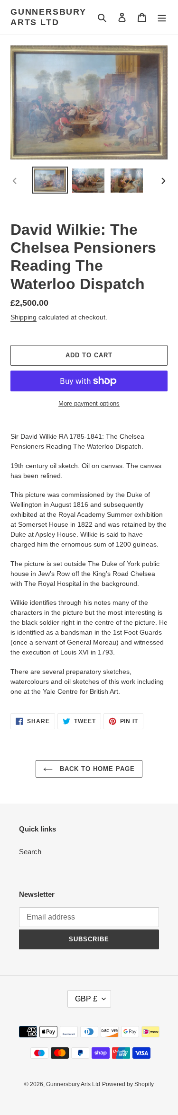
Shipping (23, 317)
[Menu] (162, 17)
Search (30, 852)
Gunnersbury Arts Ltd (48, 17)
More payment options (89, 403)
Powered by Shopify (128, 1084)
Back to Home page (96, 768)
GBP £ (86, 999)
